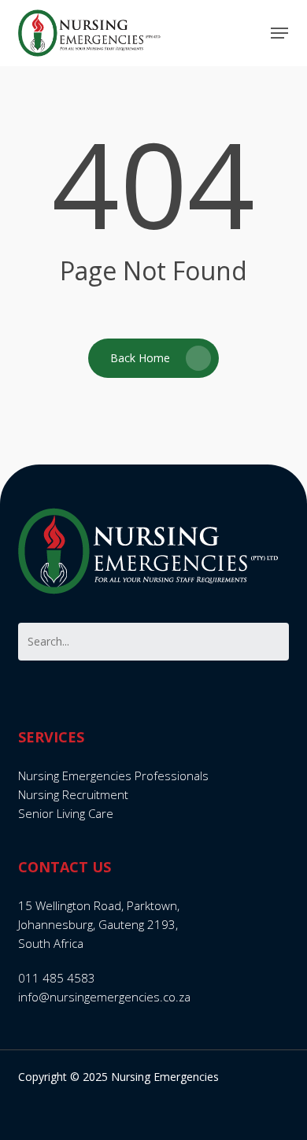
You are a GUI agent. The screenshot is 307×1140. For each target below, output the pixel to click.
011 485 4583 (56, 978)
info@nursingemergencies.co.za (104, 997)
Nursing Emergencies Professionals (113, 775)
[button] (279, 33)
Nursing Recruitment (73, 794)
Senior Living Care (65, 813)
